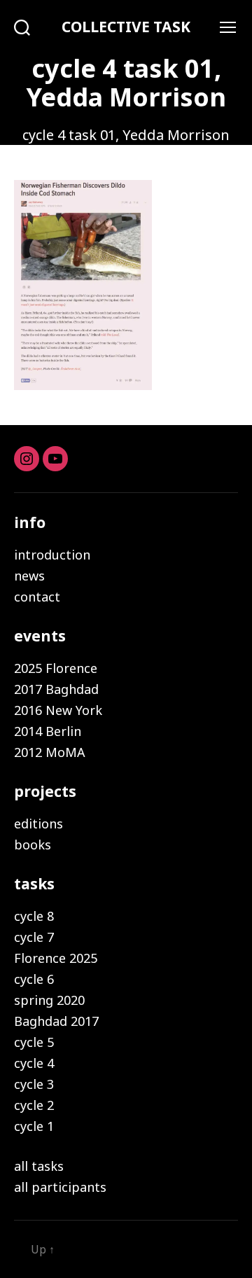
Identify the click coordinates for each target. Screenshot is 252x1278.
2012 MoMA (49, 752)
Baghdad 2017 (56, 1021)
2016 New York (58, 710)
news (29, 575)
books (32, 844)
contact (37, 596)
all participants (60, 1187)
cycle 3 (34, 1084)
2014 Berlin (47, 731)
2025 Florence (55, 668)
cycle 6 (34, 979)
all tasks (39, 1166)
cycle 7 (34, 937)
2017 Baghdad (56, 689)
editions (38, 823)
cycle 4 (34, 1063)
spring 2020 (49, 1000)
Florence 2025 (55, 958)
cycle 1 (34, 1126)
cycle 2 (34, 1105)
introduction (52, 554)
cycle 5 (34, 1042)
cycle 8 (34, 916)
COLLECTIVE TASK (126, 27)
